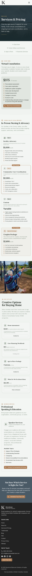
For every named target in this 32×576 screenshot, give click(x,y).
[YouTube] (2, 556)
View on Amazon (16, 389)
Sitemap (3, 543)
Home (3, 523)
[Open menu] (29, 2)
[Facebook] (5, 556)
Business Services (22, 51)
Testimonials (4, 530)
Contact (3, 538)
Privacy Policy (5, 541)
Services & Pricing (6, 528)
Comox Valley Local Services (17, 48)
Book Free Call (7, 560)
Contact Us (16, 335)
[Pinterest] (10, 556)
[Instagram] (7, 556)
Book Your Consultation (13, 105)
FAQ (2, 535)
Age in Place (9, 51)
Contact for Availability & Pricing (17, 467)
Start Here (17, 44)
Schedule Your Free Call (17, 496)
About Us (3, 525)
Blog (2, 533)
